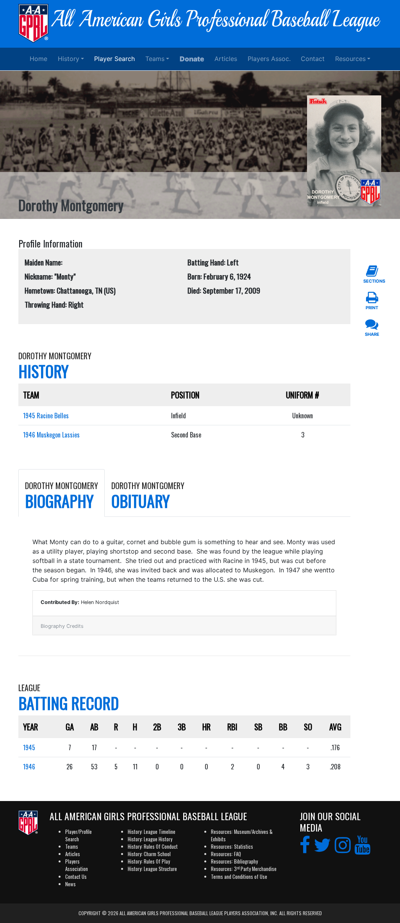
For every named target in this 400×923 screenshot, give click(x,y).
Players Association (76, 865)
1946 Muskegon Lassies (51, 434)
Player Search (114, 59)
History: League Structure (152, 869)
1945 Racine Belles (46, 415)
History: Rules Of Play (149, 861)
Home (38, 59)
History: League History (150, 839)
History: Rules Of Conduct (153, 846)
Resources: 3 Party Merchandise (244, 869)
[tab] (61, 493)
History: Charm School (149, 854)
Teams (154, 59)
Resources (350, 59)
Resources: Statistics (232, 846)
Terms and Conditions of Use (239, 876)
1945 (29, 747)
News (70, 884)
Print (372, 307)
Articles (225, 59)
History (68, 59)
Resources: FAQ (226, 854)
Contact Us (76, 876)
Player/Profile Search (78, 835)
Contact (313, 59)
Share (372, 334)
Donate (192, 59)
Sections (371, 281)
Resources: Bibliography (234, 861)
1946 (29, 766)
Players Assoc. (269, 59)
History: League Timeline (151, 831)
